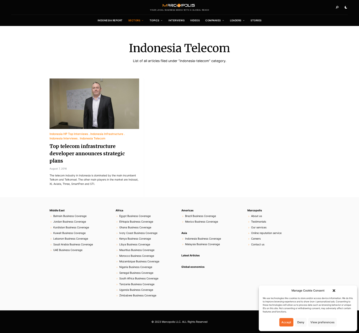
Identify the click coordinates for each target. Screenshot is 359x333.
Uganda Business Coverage (136, 289)
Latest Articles (190, 255)
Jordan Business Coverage (69, 221)
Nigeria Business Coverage (135, 267)
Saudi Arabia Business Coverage (73, 244)
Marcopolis (254, 210)
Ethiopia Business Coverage (136, 221)
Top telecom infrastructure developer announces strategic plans (87, 153)
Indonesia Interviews (64, 138)
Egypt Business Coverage (135, 216)
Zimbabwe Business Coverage (137, 295)
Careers (256, 238)
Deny (300, 322)
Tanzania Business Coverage (136, 284)
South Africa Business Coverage (138, 278)
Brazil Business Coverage (200, 216)
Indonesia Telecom (92, 138)
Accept (286, 322)
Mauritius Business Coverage (136, 250)
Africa (119, 210)
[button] (334, 290)
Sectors (134, 20)
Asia (184, 233)
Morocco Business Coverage (136, 255)
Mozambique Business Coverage (139, 261)
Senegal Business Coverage (136, 272)
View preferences (322, 322)
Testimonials (258, 221)
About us (256, 216)
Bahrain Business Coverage (70, 216)
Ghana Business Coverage (135, 227)
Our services (258, 227)
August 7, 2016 (58, 168)
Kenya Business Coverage (135, 238)
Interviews (176, 20)
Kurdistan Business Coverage (71, 227)
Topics (154, 20)
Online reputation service (266, 233)
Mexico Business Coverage (201, 221)
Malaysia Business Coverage (202, 244)
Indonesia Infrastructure (106, 134)
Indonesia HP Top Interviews (69, 134)
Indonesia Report (110, 20)
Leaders (235, 20)
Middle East (57, 210)
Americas (187, 210)
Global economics (193, 266)
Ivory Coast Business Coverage (138, 233)
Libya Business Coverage (134, 244)
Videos (195, 20)
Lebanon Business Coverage (70, 238)
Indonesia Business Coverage (203, 238)
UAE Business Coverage (67, 250)
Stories (256, 20)
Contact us (257, 244)
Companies (213, 20)
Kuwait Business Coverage (69, 233)
